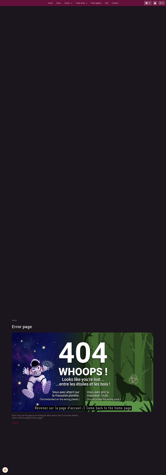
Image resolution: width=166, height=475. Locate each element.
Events (67, 3)
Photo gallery (96, 3)
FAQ (106, 3)
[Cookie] (5, 470)
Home (50, 3)
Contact (115, 3)
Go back (15, 423)
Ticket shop (80, 3)
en (161, 3)
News (58, 3)
